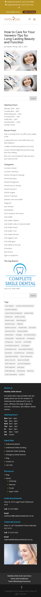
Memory (12, 484)
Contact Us (10, 461)
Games (8, 478)
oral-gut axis (9, 342)
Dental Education (10, 178)
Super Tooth (13, 491)
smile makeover (10, 364)
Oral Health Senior (11, 227)
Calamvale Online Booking (15, 451)
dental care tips (20, 317)
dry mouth (32, 328)
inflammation (9, 335)
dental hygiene (21, 320)
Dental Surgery (9, 192)
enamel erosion (10, 331)
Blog (7, 458)
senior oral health (23, 360)
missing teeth (9, 338)
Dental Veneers (10, 324)
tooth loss (30, 371)
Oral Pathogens (10, 241)
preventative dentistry (26, 349)
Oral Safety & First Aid (12, 245)
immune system (22, 331)
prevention (8, 353)
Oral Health (8, 217)
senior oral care (10, 360)
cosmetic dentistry (11, 309)
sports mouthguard (24, 364)
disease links (22, 328)
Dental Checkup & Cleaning (14, 175)
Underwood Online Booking (16, 447)
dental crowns (9, 320)
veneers (21, 374)
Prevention (8, 248)
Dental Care (9, 317)
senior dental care (26, 356)
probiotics (30, 353)
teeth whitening (10, 371)
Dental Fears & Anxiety (12, 185)
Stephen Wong (11, 46)
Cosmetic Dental (10, 168)
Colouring (12, 481)
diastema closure (10, 328)
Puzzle (11, 488)
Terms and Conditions (19, 578)
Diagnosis (7, 203)
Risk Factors (8, 252)
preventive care (19, 353)
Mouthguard (8, 210)
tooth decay (21, 371)
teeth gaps (20, 367)
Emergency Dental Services (16, 455)
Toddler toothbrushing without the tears (19, 146)
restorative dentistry (11, 356)
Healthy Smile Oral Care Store (19, 576)
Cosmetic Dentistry (11, 171)
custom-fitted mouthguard (13, 313)
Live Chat (9, 465)
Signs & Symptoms (11, 255)
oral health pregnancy (12, 346)
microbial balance (30, 335)
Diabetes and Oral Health (13, 199)
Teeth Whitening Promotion (19, 581)
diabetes (20, 324)
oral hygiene (25, 346)
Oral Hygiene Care (10, 238)
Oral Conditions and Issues (14, 213)
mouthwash (30, 338)
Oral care (18, 342)
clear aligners (9, 306)
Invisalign (19, 335)
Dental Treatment (10, 196)
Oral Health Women (11, 234)
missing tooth (20, 338)
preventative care (10, 349)
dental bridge (28, 313)
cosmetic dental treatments (25, 306)
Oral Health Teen (10, 231)
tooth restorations (11, 374)
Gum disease (9, 206)
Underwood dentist (13, 444)
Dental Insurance (10, 189)
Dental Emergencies (11, 182)
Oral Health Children (11, 220)
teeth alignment (10, 367)
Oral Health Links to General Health (17, 224)
